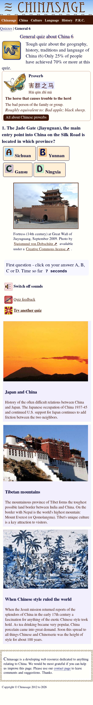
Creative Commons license (48, 248)
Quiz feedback (24, 299)
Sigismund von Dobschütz (35, 243)
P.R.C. (80, 20)
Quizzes (6, 28)
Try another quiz (27, 310)
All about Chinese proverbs (26, 116)
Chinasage (8, 20)
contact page (62, 668)
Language (52, 20)
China (23, 20)
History (67, 20)
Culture (36, 20)
